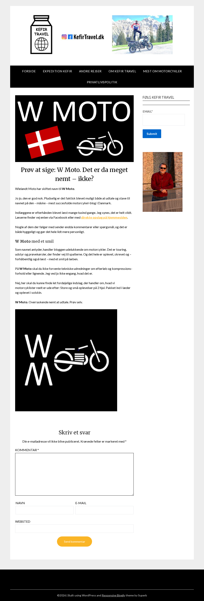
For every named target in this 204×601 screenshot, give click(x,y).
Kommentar (27, 450)
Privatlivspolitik (102, 82)
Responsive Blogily (113, 595)
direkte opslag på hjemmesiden (104, 217)
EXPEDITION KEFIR (57, 71)
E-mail (80, 503)
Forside (29, 71)
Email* (148, 111)
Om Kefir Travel (122, 71)
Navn (20, 503)
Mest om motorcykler (162, 71)
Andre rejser (90, 71)
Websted (22, 521)
